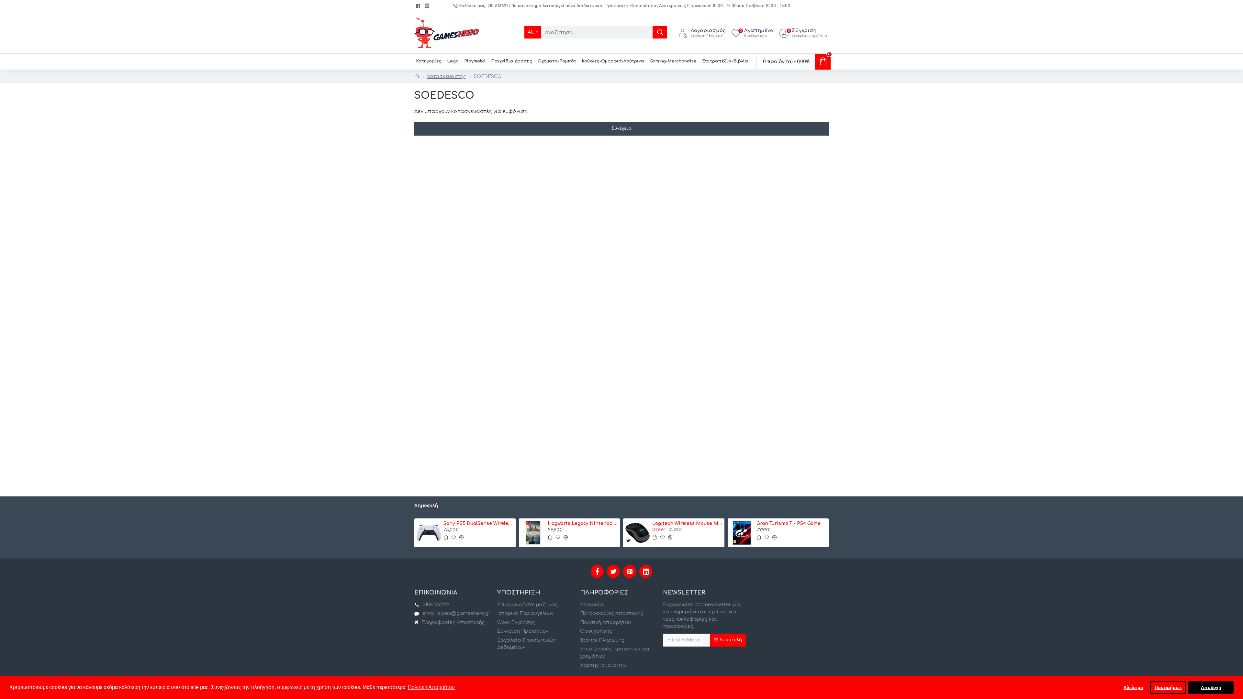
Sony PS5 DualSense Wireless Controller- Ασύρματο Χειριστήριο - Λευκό (478, 523)
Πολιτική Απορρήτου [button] (431, 687)
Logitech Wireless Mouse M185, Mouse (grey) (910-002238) (687, 523)
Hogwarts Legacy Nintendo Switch (583, 523)
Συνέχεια (621, 128)
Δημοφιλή (426, 505)
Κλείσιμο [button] (1133, 687)
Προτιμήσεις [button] (1168, 687)
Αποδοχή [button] (1211, 687)
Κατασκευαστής (446, 76)
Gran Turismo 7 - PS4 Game (788, 523)
